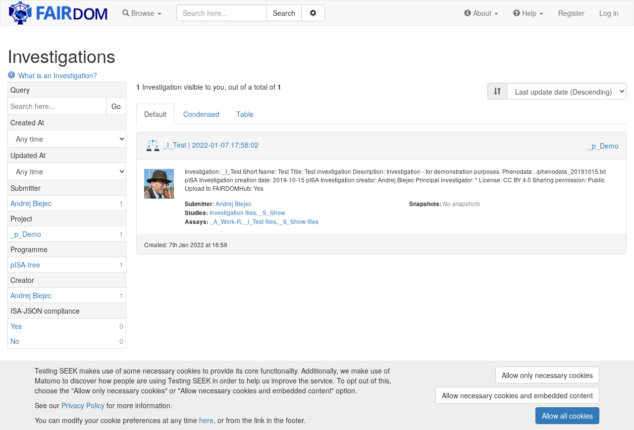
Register (571, 13)
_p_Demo (603, 146)
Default (155, 114)
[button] (142, 12)
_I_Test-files (260, 221)
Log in (609, 13)
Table (245, 114)
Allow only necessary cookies (547, 375)
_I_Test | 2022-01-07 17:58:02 (211, 145)
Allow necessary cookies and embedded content (517, 395)
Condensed (201, 114)
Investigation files (233, 212)
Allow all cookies (567, 416)
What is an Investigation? (57, 75)
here (206, 420)
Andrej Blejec (233, 203)
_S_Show (272, 212)
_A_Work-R (225, 221)
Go (116, 106)
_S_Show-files (298, 221)
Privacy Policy (83, 405)
